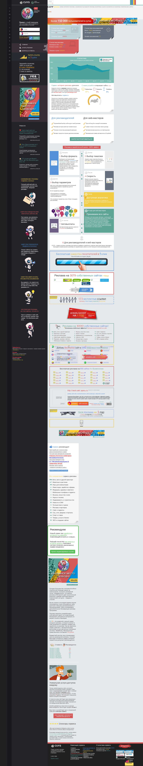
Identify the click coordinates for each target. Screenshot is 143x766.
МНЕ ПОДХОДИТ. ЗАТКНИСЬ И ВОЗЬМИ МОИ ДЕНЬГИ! (63, 715)
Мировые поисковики (77, 753)
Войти (36, 38)
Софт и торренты (58, 510)
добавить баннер (132, 24)
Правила (86, 756)
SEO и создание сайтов (60, 520)
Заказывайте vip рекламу (26, 63)
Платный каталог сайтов (88, 751)
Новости (73, 750)
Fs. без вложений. (24, 69)
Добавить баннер (34, 118)
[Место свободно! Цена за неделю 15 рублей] (81, 435)
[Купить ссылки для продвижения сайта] (82, 270)
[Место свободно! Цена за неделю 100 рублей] (114, 23)
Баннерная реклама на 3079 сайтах (76, 758)
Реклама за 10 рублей (55, 653)
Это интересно (75, 752)
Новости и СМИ (58, 502)
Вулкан (21, 353)
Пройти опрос (55, 758)
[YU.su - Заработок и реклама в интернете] (129, 765)
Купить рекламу (27, 47)
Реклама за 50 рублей (55, 654)
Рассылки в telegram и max (57, 459)
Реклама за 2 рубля (54, 649)
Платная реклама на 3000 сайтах (89, 748)
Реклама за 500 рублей (55, 656)
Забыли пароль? (24, 38)
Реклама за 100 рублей (55, 655)
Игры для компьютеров (60, 485)
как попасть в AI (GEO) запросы (62, 542)
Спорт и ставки (58, 515)
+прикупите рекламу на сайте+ (58, 467)
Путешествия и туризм (60, 505)
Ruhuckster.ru (16, 348)
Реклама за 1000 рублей (56, 657)
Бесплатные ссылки (89, 753)
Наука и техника (58, 497)
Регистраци (24, 37)
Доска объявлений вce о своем (58, 452)
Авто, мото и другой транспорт (63, 480)
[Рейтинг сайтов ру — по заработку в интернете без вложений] (129, 762)
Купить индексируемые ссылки (62, 551)
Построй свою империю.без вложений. (60, 454)
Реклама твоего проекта (56, 465)
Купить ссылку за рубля (58, 470)
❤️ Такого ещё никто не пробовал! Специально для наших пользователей (28, 131)
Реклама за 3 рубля (54, 650)
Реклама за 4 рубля (54, 651)
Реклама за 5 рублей (55, 652)
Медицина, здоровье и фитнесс (63, 490)
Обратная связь (88, 757)
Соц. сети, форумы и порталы (63, 512)
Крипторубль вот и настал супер (58, 450)
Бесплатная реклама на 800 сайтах (76, 755)
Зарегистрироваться (81, 139)
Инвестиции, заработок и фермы (64, 487)
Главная (25, 44)
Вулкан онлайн (16, 358)
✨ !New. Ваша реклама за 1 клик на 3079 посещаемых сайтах (28, 146)
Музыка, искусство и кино (61, 495)
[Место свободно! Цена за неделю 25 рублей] (29, 116)
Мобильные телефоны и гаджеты (64, 492)
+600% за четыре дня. (25, 65)
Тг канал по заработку (25, 71)
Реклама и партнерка (60, 507)
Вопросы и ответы (28, 51)
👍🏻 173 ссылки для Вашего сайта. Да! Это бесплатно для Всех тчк (28, 160)
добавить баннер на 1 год (85, 24)
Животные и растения (60, 482)
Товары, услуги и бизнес (61, 518)
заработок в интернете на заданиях (61, 534)
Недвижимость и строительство (63, 500)
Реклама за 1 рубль (54, 648)
